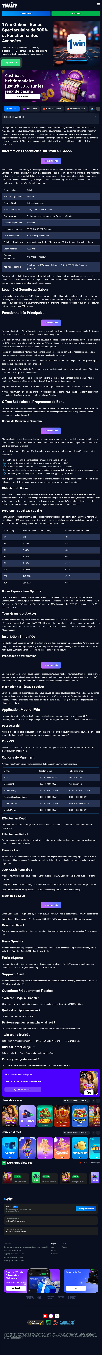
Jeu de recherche (24, 1090)
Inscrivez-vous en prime (22, 96)
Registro (9, 62)
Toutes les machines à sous (75, 1101)
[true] (98, 109)
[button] (90, 96)
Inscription (75, 13)
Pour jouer (89, 1093)
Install (17, 1288)
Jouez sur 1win (51, 161)
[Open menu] (98, 4)
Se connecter (26, 13)
